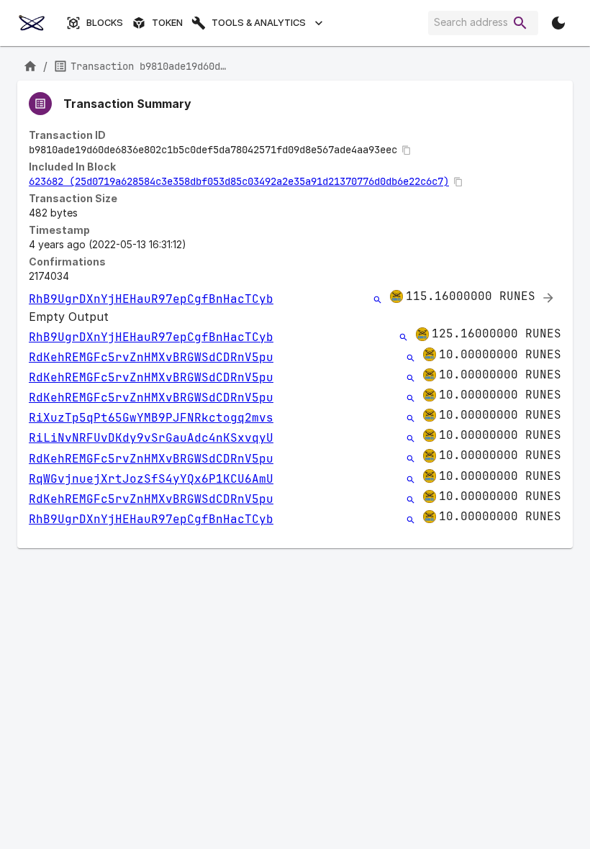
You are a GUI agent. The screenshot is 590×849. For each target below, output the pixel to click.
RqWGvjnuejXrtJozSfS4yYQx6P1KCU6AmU (151, 478)
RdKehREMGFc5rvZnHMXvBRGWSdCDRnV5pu (151, 357)
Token (167, 22)
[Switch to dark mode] (558, 23)
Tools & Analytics (259, 22)
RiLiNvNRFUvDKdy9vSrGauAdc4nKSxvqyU (151, 437)
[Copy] (406, 150)
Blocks (104, 22)
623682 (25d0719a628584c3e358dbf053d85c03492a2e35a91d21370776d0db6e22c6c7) (239, 181)
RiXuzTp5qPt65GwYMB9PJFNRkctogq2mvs (151, 417)
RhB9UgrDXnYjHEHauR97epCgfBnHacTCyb (151, 299)
